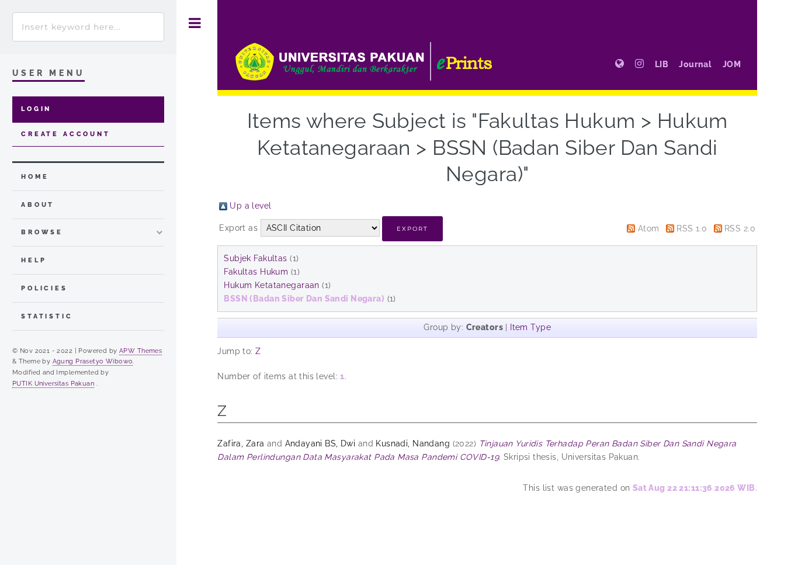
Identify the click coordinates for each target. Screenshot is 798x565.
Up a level (250, 205)
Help (33, 260)
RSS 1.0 (691, 228)
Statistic (47, 316)
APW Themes (140, 350)
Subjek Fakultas (255, 258)
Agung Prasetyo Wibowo (93, 361)
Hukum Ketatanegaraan (271, 285)
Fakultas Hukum (256, 271)
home (34, 177)
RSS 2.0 (739, 228)
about (37, 205)
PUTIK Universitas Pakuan (53, 383)
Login (36, 109)
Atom (649, 228)
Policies (44, 288)
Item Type (530, 327)
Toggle (194, 23)
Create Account (65, 134)
